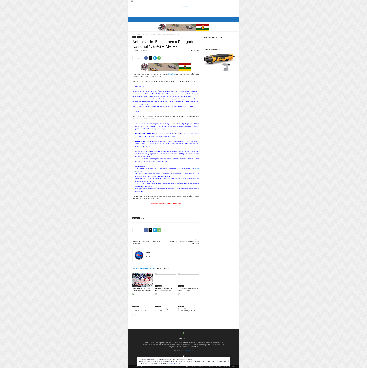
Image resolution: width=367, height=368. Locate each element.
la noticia (171, 74)
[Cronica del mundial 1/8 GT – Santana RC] (165, 300)
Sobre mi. (192, 366)
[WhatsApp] (159, 58)
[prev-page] (133, 315)
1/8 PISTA (144, 34)
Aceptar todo (199, 361)
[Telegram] (155, 58)
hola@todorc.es (188, 351)
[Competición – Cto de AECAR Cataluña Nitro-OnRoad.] (142, 300)
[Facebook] (146, 58)
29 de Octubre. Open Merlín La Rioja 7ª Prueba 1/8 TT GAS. (146, 242)
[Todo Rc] (183, 8)
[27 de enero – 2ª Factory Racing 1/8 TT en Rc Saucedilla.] (188, 280)
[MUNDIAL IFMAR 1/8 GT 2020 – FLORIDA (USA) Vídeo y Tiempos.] (142, 280)
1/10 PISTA (135, 306)
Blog (187, 366)
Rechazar (211, 361)
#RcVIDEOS (158, 286)
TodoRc (136, 50)
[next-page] (137, 315)
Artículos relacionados (143, 268)
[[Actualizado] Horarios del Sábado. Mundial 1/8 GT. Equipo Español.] (188, 300)
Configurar (223, 361)
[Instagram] (150, 256)
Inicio (133, 34)
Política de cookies (209, 366)
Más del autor (163, 268)
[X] (150, 58)
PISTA (138, 34)
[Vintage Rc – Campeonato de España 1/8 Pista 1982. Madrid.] (165, 280)
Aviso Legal (200, 366)
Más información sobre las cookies (225, 366)
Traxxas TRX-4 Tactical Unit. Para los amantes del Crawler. (184, 242)
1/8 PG (142, 218)
